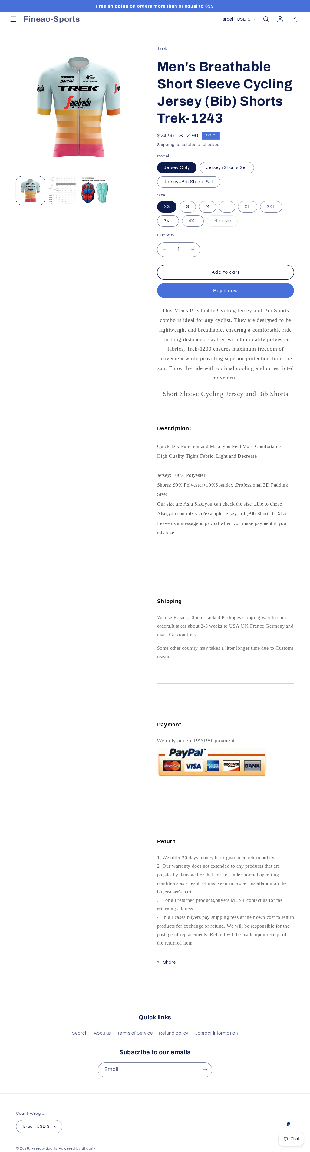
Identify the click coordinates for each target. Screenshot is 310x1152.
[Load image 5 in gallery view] (94, 190)
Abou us (102, 1033)
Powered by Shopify (77, 1148)
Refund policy (173, 1033)
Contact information (216, 1033)
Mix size (225, 222)
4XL (193, 221)
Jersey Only (177, 167)
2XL (271, 206)
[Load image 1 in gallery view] (30, 190)
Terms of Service (135, 1033)
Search (79, 1033)
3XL (168, 221)
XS (167, 206)
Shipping (166, 145)
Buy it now (225, 290)
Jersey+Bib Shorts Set (189, 182)
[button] (13, 19)
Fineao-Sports (44, 1148)
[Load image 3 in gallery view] (62, 190)
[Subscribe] (205, 1069)
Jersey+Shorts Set (226, 167)
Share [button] (169, 962)
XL (247, 206)
